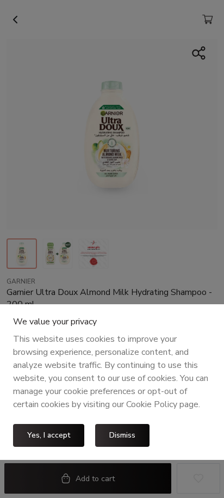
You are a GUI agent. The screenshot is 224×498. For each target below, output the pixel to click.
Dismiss (122, 435)
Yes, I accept (48, 435)
